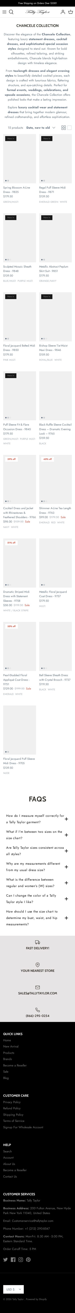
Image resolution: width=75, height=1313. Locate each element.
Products (8, 1053)
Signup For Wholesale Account (23, 1127)
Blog (6, 1078)
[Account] (61, 12)
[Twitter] (5, 1259)
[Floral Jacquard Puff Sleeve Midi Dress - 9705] (19, 730)
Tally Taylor (18, 1299)
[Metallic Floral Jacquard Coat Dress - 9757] (55, 563)
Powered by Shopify (36, 1299)
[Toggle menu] (4, 12)
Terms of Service (13, 1121)
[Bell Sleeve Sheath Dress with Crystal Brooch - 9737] (55, 646)
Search (7, 1151)
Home (7, 1040)
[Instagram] (20, 1259)
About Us (9, 1164)
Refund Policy (12, 1108)
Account (8, 1157)
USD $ (10, 1289)
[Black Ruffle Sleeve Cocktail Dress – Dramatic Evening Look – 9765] (55, 395)
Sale (5, 1071)
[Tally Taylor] (37, 12)
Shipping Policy (13, 1114)
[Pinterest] (28, 1259)
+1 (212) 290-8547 (37, 1228)
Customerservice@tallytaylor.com (32, 1221)
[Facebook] (13, 1259)
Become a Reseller (15, 1065)
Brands (7, 1059)
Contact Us (10, 1176)
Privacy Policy (12, 1102)
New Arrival (10, 1046)
